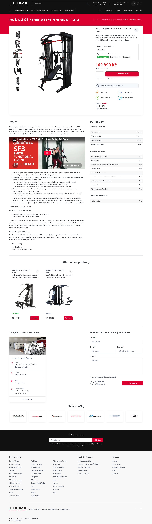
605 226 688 (99, 2)
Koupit (35, 318)
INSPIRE (104, 103)
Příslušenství (35, 489)
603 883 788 (101, 5)
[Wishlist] (109, 3)
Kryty (11, 492)
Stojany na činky (36, 464)
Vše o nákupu (116, 464)
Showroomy (128, 10)
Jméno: (93, 338)
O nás (114, 470)
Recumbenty (57, 474)
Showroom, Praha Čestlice (21, 358)
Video (100, 10)
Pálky (54, 492)
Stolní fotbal (69, 10)
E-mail (93, 347)
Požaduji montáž (106, 79)
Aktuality (114, 461)
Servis (117, 10)
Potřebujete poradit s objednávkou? (112, 86)
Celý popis (126, 40)
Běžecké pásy (57, 470)
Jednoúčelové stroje (16, 489)
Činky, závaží (57, 464)
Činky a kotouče (14, 483)
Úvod (96, 20)
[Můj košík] (133, 3)
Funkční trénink (14, 486)
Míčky (33, 492)
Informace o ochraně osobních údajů (103, 377)
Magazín (109, 10)
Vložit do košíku (123, 74)
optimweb (18, 520)
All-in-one (34, 480)
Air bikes (34, 461)
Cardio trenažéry (58, 486)
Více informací (27, 399)
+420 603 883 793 (21, 375)
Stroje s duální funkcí (38, 483)
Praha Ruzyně (103, 57)
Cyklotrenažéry (36, 474)
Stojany (55, 483)
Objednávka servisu (118, 467)
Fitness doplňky (14, 464)
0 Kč (140, 3)
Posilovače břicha (15, 467)
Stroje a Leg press (15, 480)
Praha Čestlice (115, 57)
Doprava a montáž (84, 467)
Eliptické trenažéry (15, 474)
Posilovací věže (117, 20)
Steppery (12, 470)
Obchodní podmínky (84, 461)
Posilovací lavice (58, 467)
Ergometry (12, 477)
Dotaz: (92, 356)
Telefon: (120, 347)
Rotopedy (34, 477)
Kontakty (139, 10)
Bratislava (126, 57)
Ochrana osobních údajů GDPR (88, 464)
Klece (33, 486)
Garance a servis (83, 474)
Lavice (55, 480)
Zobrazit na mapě (21, 367)
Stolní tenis (56, 10)
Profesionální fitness (39, 10)
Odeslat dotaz (132, 383)
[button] (17, 90)
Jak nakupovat (82, 470)
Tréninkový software (60, 461)
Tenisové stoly (14, 496)
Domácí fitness (20, 10)
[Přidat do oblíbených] (136, 30)
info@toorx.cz (20, 383)
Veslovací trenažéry (37, 470)
